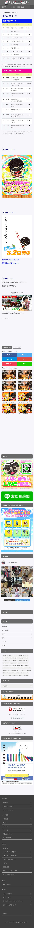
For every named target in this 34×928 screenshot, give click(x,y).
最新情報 (4, 7)
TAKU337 (27, 665)
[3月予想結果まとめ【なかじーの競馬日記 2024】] (17, 303)
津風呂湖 (29, 670)
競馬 (4, 658)
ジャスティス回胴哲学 (9, 852)
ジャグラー (13, 670)
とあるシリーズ (6, 670)
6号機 (18, 665)
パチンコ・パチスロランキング (17, 714)
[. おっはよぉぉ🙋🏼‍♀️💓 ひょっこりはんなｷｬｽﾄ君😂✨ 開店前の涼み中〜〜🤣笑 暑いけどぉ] (27, 592)
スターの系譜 (7, 885)
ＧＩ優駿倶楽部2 (15, 54)
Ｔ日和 (5, 863)
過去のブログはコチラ (9, 905)
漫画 (19, 663)
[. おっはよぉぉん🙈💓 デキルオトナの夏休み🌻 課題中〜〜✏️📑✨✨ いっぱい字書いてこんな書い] (6, 582)
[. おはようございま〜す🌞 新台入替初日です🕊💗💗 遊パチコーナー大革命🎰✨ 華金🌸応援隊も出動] (17, 592)
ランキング (25, 655)
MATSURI (5, 660)
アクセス (5, 830)
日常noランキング (7, 347)
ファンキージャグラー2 (17, 41)
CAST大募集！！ (7, 838)
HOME (4, 645)
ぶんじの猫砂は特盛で (9, 859)
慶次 (7, 668)
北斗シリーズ (6, 663)
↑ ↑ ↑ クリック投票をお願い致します (17, 732)
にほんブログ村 (17, 730)
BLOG (18, 7)
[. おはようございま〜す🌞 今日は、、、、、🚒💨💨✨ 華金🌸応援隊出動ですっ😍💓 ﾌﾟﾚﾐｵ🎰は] (6, 571)
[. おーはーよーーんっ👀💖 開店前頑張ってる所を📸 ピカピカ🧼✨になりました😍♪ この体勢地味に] (17, 571)
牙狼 (4, 668)
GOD (4, 673)
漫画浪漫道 (6, 867)
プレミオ (13, 673)
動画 (22, 7)
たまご (10, 660)
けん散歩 (5, 848)
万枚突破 (15, 658)
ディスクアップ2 (15, 34)
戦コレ (18, 670)
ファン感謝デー (22, 658)
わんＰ (4, 655)
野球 (18, 673)
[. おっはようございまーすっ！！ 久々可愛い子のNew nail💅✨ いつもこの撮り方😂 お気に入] (27, 582)
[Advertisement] (17, 331)
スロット (14, 655)
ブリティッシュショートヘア (11, 675)
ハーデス (22, 673)
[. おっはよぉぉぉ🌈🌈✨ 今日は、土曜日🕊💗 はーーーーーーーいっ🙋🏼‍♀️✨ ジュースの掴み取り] (6, 592)
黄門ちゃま (26, 675)
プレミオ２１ (7, 897)
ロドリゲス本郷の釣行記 (10, 855)
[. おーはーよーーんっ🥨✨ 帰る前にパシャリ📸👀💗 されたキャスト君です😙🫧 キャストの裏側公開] (27, 571)
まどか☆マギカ (13, 668)
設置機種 (5, 819)
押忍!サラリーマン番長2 (17, 28)
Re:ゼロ (8, 673)
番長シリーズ (24, 663)
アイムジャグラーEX (16, 38)
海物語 (14, 660)
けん (7, 658)
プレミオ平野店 (7, 893)
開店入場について (8, 834)
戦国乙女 (23, 670)
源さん (29, 668)
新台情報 (5, 802)
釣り (22, 665)
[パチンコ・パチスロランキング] (17, 709)
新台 (11, 658)
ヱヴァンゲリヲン (6, 665)
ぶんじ (20, 675)
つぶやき (9, 655)
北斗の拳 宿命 (14, 44)
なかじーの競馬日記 (9, 874)
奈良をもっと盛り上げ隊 (10, 871)
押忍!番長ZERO (15, 31)
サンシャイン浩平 (21, 660)
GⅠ (27, 660)
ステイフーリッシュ (22, 668)
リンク (4, 641)
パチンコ (20, 655)
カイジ (27, 673)
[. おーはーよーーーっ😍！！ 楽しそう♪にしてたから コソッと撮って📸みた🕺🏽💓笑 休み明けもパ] (17, 582)
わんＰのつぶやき (8, 810)
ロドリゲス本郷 (13, 663)
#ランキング (17, 347)
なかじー (14, 665)
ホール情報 (12, 7)
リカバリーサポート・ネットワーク (13, 901)
